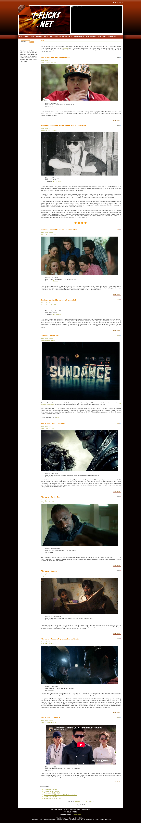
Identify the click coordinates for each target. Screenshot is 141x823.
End (91, 801)
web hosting (87, 809)
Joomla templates (74, 809)
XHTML (69, 812)
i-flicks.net (118, 2)
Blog (32, 37)
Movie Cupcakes (91, 37)
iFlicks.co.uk (64, 48)
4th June (55, 281)
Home (20, 37)
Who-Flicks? (54, 37)
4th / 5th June (57, 181)
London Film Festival (65, 37)
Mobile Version (76, 814)
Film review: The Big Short (52, 793)
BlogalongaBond (79, 37)
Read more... (117, 120)
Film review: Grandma (50, 796)
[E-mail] (120, 126)
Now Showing (102, 37)
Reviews (27, 37)
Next (87, 801)
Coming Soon (112, 37)
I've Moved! (80, 10)
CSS (75, 812)
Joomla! (66, 809)
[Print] (118, 58)
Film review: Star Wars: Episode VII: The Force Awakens (60, 795)
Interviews (39, 37)
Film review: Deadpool (51, 789)
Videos (46, 37)
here (57, 418)
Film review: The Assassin (51, 791)
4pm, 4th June (57, 314)
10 (84, 801)
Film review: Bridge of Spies (52, 798)
